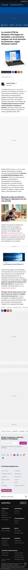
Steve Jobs (18, 25)
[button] (11, 83)
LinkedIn (3, 457)
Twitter (16, 72)
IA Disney (22, 431)
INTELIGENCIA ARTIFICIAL (17, 5)
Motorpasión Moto (18, 533)
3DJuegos (16, 511)
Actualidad (17, 470)
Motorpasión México (19, 559)
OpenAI (12, 25)
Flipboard (18, 72)
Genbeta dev (17, 476)
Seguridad (4, 476)
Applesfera (4, 515)
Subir (22, 503)
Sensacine (16, 520)
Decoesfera (4, 542)
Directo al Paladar (6, 530)
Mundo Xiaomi (5, 519)
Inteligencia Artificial (19, 485)
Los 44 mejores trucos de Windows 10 (13, 264)
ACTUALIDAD (4, 5)
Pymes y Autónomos (19, 542)
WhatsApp (4, 485)
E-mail (21, 72)
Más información (5, 568)
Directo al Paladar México (6, 560)
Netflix (16, 482)
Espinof (16, 523)
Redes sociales (5, 479)
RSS (21, 454)
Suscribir (23, 443)
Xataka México (5, 552)
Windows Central (16, 169)
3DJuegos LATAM (18, 552)
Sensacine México (18, 555)
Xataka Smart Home (6, 517)
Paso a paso (5, 470)
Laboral (16, 479)
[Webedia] (24, 1)
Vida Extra (16, 513)
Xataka (3, 511)
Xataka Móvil (5, 513)
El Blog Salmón (18, 540)
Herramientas (17, 473)
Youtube (14, 454)
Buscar (26, 496)
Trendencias (5, 540)
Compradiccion (5, 545)
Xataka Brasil (5, 555)
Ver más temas (6, 490)
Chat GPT (15, 431)
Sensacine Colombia (19, 557)
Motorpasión (17, 530)
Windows (9, 307)
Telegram (17, 454)
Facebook (13, 72)
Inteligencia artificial (7, 473)
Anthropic (5, 25)
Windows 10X (14, 89)
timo (3, 482)
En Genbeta (5, 262)
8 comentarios (7, 72)
